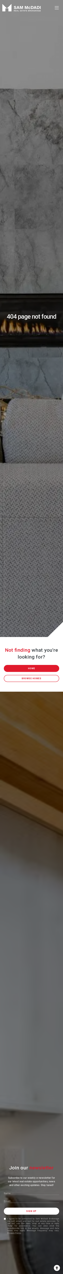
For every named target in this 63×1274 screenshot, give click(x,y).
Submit (31, 1211)
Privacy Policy (14, 1233)
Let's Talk (56, 1261)
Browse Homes (31, 678)
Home (31, 668)
